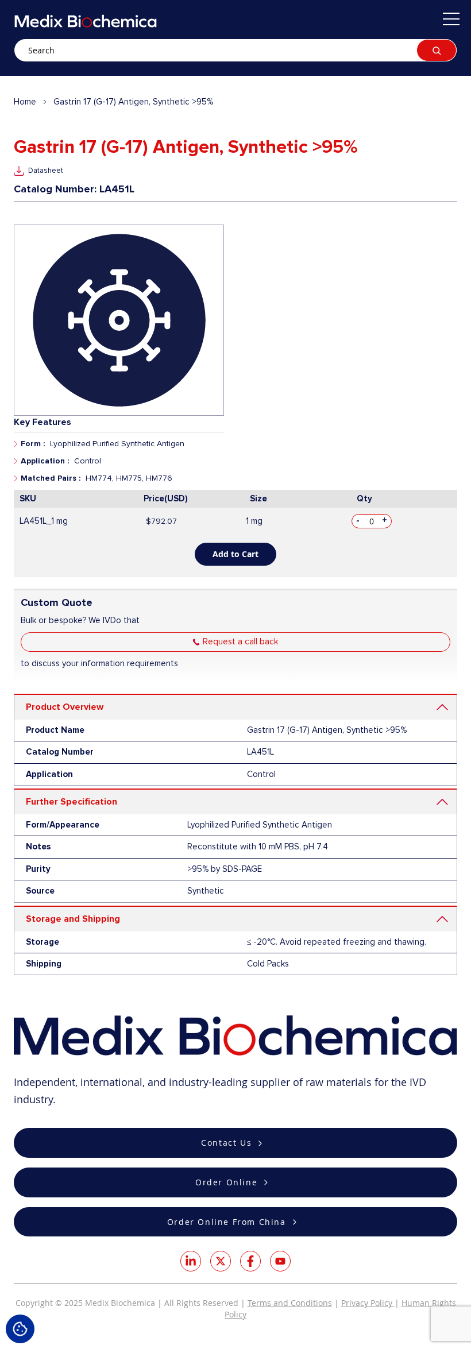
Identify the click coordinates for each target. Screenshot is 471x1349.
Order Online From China (226, 1221)
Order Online (226, 1182)
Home (25, 101)
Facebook (250, 1261)
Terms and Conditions (290, 1302)
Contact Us (226, 1142)
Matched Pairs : (50, 478)
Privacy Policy (368, 1302)
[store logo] (85, 21)
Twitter (220, 1261)
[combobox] (235, 50)
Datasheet (45, 170)
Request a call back (240, 641)
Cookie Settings (20, 1329)
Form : (33, 444)
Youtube (280, 1261)
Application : (45, 461)
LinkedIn (190, 1261)
